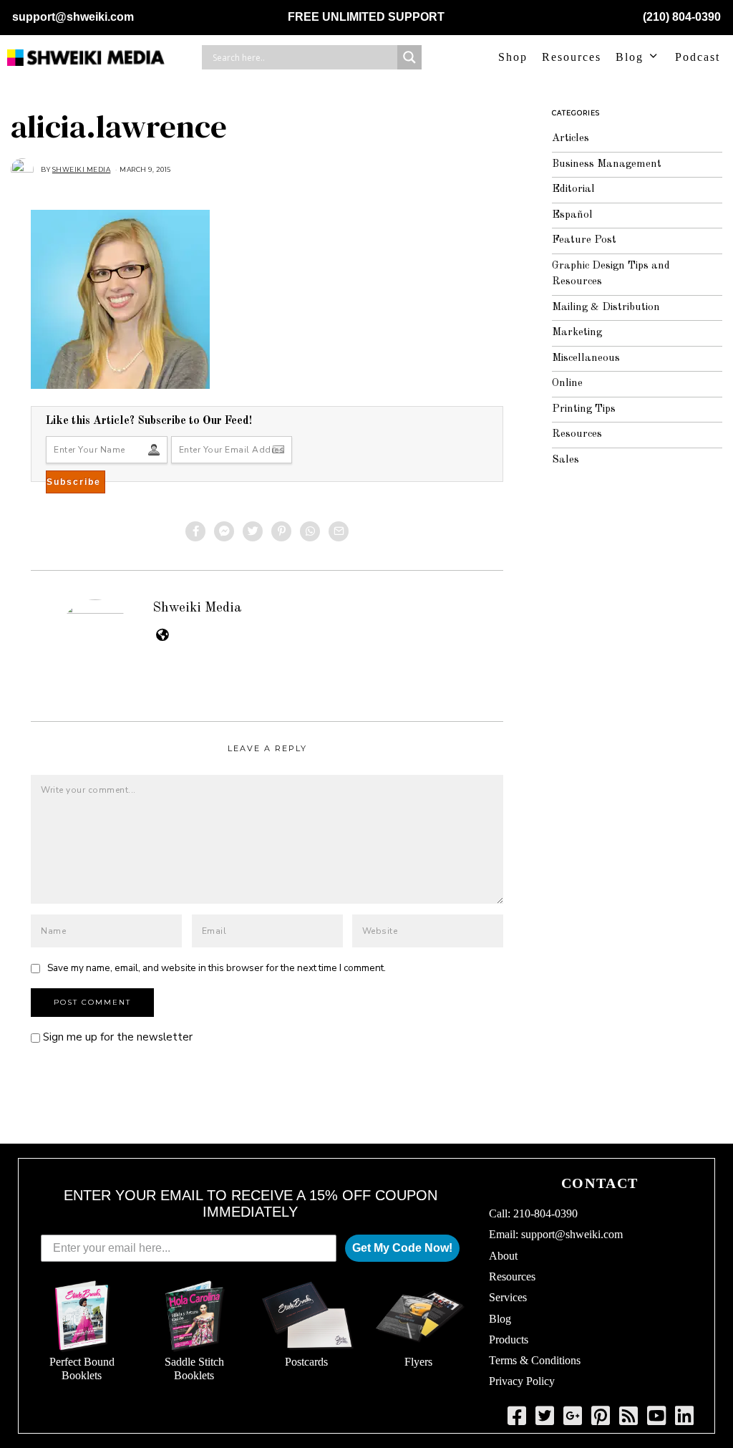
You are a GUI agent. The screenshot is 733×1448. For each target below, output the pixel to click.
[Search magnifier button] (409, 57)
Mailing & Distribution (606, 307)
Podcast (697, 57)
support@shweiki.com (73, 17)
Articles (570, 138)
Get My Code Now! (402, 1248)
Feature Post (584, 240)
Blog (630, 57)
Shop (513, 57)
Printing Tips (584, 409)
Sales (565, 460)
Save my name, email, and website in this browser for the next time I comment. (216, 968)
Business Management (606, 164)
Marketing (577, 332)
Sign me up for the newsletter (116, 1037)
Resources (571, 57)
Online (567, 383)
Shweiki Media (197, 608)
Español (572, 215)
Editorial (573, 189)
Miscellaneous (586, 358)
